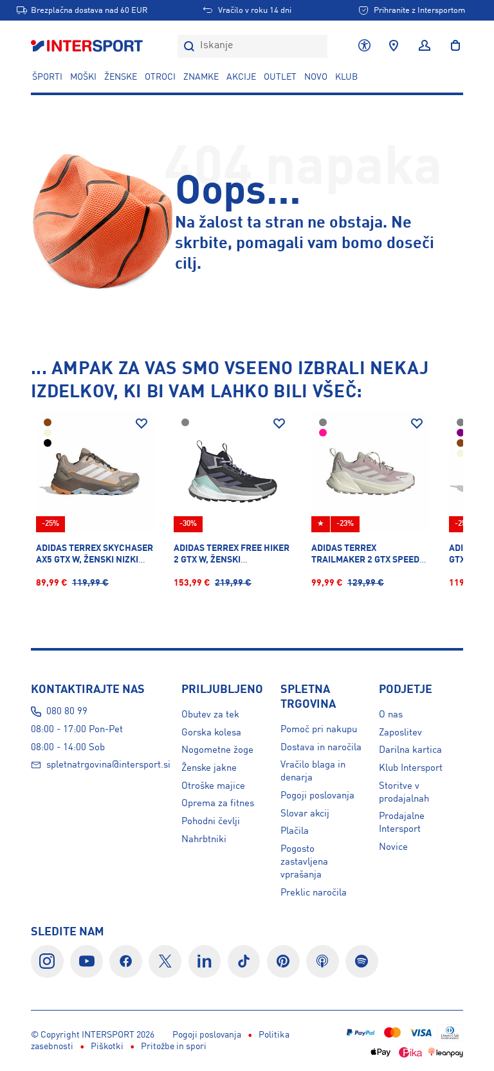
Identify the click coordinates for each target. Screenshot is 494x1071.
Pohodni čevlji (210, 821)
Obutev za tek (210, 715)
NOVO (315, 77)
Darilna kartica (410, 750)
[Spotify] (361, 961)
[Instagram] (47, 961)
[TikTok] (244, 961)
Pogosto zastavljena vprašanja (304, 862)
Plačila (294, 831)
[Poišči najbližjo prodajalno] (393, 46)
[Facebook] (125, 961)
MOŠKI (83, 77)
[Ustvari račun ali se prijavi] (424, 46)
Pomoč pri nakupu (318, 729)
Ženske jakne (209, 768)
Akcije (241, 77)
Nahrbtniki (203, 839)
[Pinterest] (283, 961)
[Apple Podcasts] (322, 961)
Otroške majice (213, 786)
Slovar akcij (304, 814)
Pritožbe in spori (173, 1046)
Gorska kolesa (211, 733)
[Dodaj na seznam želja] (141, 423)
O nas (391, 715)
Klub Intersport (411, 768)
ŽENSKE (120, 77)
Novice (393, 847)
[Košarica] (451, 46)
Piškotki (107, 1046)
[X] (165, 961)
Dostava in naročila (320, 747)
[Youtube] (86, 961)
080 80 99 (66, 711)
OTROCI (160, 77)
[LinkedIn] (204, 961)
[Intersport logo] (88, 46)
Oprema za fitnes (217, 803)
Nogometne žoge (217, 750)
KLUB (346, 77)
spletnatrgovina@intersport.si (108, 765)
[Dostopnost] (364, 46)
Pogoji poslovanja (317, 796)
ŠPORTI (47, 77)
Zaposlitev (400, 733)
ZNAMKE (201, 77)
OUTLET (280, 77)
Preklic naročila (313, 893)
